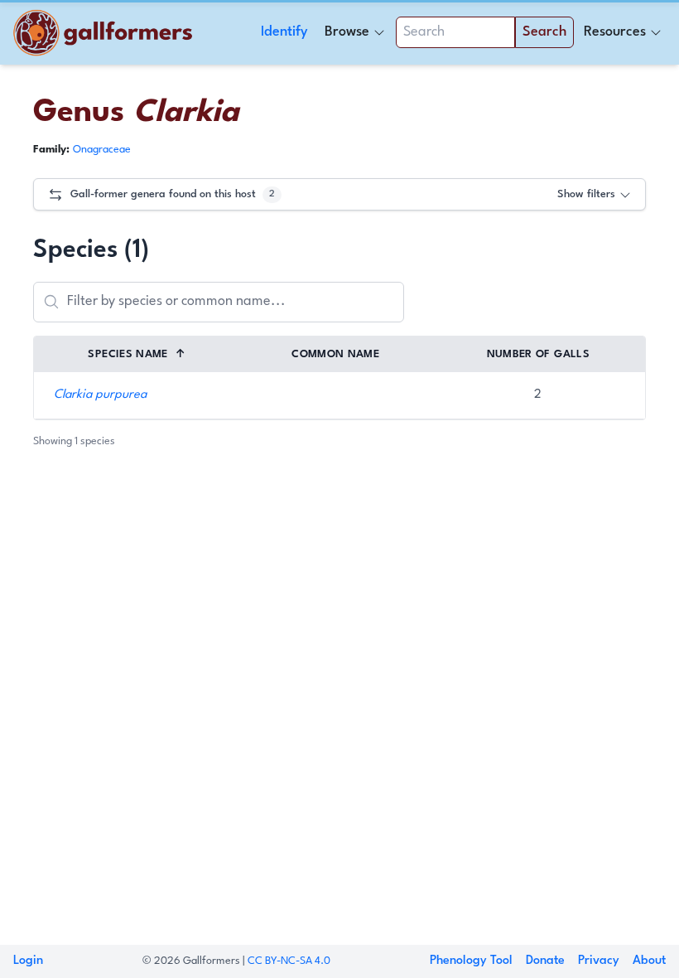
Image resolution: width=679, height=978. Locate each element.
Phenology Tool (471, 961)
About (649, 961)
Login (28, 961)
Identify (284, 32)
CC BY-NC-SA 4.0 (289, 961)
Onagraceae (102, 149)
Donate (545, 961)
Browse (347, 32)
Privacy (598, 961)
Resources (615, 32)
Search (544, 32)
